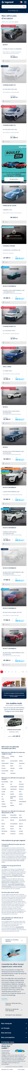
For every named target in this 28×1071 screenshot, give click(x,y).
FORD (3, 801)
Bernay (3, 833)
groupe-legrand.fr (19, 926)
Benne (3, 760)
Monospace (21, 763)
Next (24, 164)
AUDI (3, 784)
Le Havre (21, 833)
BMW (3, 786)
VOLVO (20, 803)
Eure (3, 820)
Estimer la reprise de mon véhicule (12, 1009)
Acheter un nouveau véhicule (12, 940)
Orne (20, 815)
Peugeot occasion (14, 881)
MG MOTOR (13, 800)
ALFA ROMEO (5, 781)
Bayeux (3, 823)
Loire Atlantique (14, 817)
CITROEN (4, 789)
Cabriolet (12, 768)
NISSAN (12, 805)
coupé (3, 861)
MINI (11, 802)
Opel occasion (9, 876)
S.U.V (20, 765)
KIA (11, 784)
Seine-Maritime (22, 820)
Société (20, 768)
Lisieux (3, 828)
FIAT (3, 799)
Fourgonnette (5, 770)
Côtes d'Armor (5, 817)
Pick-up (3, 773)
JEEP (11, 781)
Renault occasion (6, 881)
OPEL (20, 781)
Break (11, 765)
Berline (12, 763)
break (18, 860)
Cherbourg (12, 831)
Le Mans (21, 831)
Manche (12, 820)
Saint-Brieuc (4, 831)
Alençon (21, 826)
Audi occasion (11, 884)
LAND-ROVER (13, 786)
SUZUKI (21, 796)
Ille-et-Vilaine (13, 815)
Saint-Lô (21, 823)
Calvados (4, 815)
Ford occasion (15, 874)
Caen (3, 826)
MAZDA (12, 794)
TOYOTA (21, 799)
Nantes (12, 828)
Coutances (12, 833)
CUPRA (3, 791)
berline (14, 860)
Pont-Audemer (13, 823)
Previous (3, 164)
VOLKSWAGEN (22, 801)
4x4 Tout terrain (14, 760)
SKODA (20, 794)
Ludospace (12, 773)
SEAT (20, 791)
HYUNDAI (4, 806)
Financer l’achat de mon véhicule (13, 1004)
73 (23, 672)
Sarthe (20, 817)
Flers (20, 828)
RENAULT (21, 789)
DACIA (3, 794)
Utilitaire (12, 756)
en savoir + (5, 998)
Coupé (11, 770)
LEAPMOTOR (13, 789)
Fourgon (4, 768)
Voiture (20, 756)
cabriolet (22, 860)
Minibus (21, 760)
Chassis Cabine (5, 763)
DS (2, 796)
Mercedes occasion (19, 884)
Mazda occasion (17, 876)
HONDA (3, 803)
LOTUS (11, 791)
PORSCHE (21, 786)
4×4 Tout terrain (9, 860)
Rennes (12, 826)
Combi (3, 765)
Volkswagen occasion (7, 885)
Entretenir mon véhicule (13, 1015)
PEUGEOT (21, 784)
